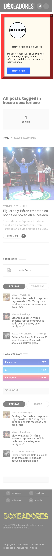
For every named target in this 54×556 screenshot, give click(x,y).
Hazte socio (18, 70)
